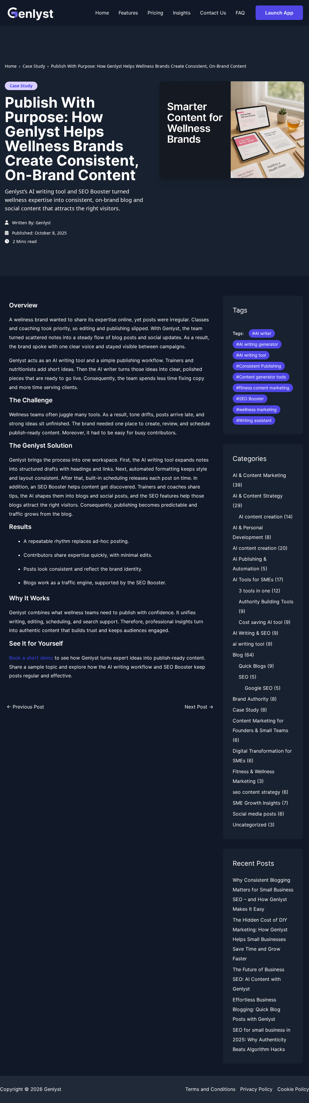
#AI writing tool (251, 355)
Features (128, 13)
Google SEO (258, 688)
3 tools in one (254, 591)
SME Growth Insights (256, 803)
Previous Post (25, 707)
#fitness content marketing (262, 387)
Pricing (155, 13)
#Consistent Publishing (258, 365)
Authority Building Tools (266, 602)
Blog (238, 655)
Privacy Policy (256, 1089)
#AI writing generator (257, 344)
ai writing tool (248, 644)
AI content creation (260, 517)
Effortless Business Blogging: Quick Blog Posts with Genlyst (256, 1009)
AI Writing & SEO (251, 633)
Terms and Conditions (210, 1089)
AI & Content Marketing (259, 475)
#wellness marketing (256, 409)
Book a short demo (31, 658)
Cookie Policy (293, 1089)
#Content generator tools (261, 376)
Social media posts (254, 814)
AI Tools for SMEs (253, 579)
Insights (181, 13)
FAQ (240, 13)
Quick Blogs (252, 666)
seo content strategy (256, 792)
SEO (243, 677)
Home (102, 13)
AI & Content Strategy (258, 496)
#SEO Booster (250, 398)
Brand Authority (251, 699)
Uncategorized (249, 825)
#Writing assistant (254, 420)
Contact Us (213, 13)
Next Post (199, 707)
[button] (279, 12)
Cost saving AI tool (260, 622)
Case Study (34, 66)
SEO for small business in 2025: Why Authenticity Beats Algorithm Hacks (261, 1039)
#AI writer (261, 333)
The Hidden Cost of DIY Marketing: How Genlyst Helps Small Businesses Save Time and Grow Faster (260, 939)
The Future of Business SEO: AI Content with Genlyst (258, 979)
